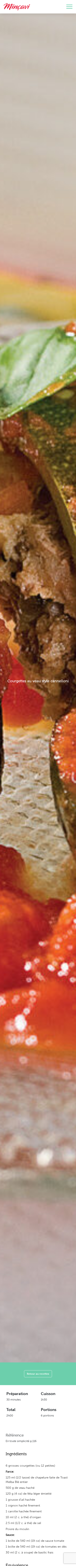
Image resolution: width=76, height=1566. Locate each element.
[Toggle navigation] (69, 7)
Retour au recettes (38, 1373)
